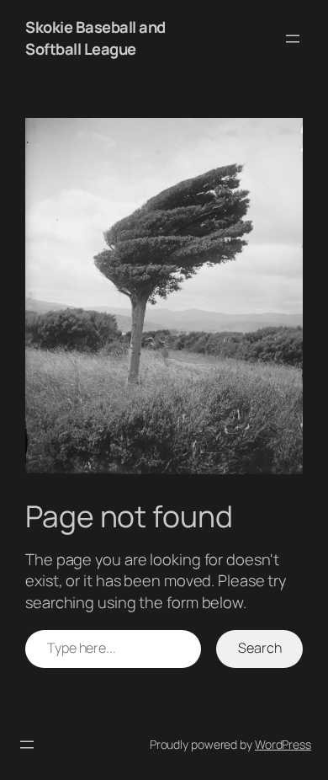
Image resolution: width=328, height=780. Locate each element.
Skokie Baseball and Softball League (95, 38)
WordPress (283, 744)
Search (259, 647)
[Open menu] (293, 39)
